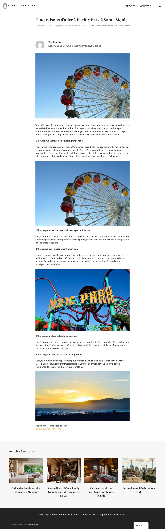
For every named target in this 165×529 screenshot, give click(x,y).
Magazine (96, 45)
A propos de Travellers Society (112, 514)
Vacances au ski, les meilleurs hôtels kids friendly (101, 492)
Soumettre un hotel (68, 514)
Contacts (52, 514)
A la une (58, 45)
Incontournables (82, 45)
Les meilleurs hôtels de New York (139, 490)
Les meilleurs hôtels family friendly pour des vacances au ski (63, 492)
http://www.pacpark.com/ (48, 428)
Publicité (42, 514)
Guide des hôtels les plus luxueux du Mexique (25, 490)
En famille (68, 45)
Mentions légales (33, 524)
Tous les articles (87, 514)
